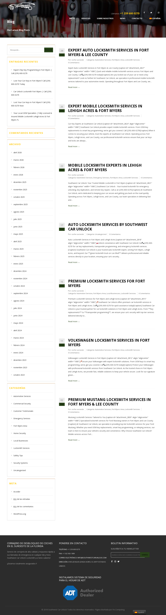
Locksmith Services (21, 448)
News (122, 18)
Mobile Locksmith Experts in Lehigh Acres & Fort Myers (105, 167)
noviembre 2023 (20, 367)
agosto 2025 (18, 212)
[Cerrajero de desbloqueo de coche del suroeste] (74, 5)
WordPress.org (19, 514)
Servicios (85, 18)
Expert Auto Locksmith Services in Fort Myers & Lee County (108, 52)
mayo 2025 (18, 234)
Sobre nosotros (105, 18)
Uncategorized (19, 470)
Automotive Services (22, 396)
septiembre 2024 (20, 293)
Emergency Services (21, 418)
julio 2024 (17, 308)
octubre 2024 (19, 286)
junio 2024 (17, 315)
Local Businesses (20, 440)
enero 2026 (18, 174)
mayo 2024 (18, 323)
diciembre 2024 (19, 271)
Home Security (19, 433)
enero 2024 (18, 352)
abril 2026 (17, 152)
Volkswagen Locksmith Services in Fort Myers (109, 342)
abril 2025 (17, 241)
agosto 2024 (18, 301)
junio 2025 (17, 226)
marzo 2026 (18, 160)
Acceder (16, 491)
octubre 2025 (19, 197)
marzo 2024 (18, 338)
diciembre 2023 (19, 360)
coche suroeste (78, 60)
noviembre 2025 (20, 189)
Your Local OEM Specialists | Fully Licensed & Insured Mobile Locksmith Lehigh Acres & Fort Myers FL (31, 116)
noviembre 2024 (20, 278)
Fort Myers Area (20, 426)
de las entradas (21, 499)
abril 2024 (17, 330)
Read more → (74, 87)
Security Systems (20, 463)
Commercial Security (22, 403)
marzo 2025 (18, 249)
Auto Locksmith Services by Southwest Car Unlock (107, 226)
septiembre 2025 (20, 204)
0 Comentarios (73, 62)
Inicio (72, 18)
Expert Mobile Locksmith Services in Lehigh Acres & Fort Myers (105, 108)
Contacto (137, 18)
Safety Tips (18, 455)
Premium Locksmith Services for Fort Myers (106, 283)
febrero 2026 (18, 167)
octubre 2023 (19, 375)
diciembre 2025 (19, 182)
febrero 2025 (18, 256)
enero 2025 (18, 263)
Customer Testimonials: (23, 411)
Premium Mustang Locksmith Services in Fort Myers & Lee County (109, 402)
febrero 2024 (18, 345)
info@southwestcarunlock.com (92, 557)
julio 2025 (17, 219)
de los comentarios (23, 506)
